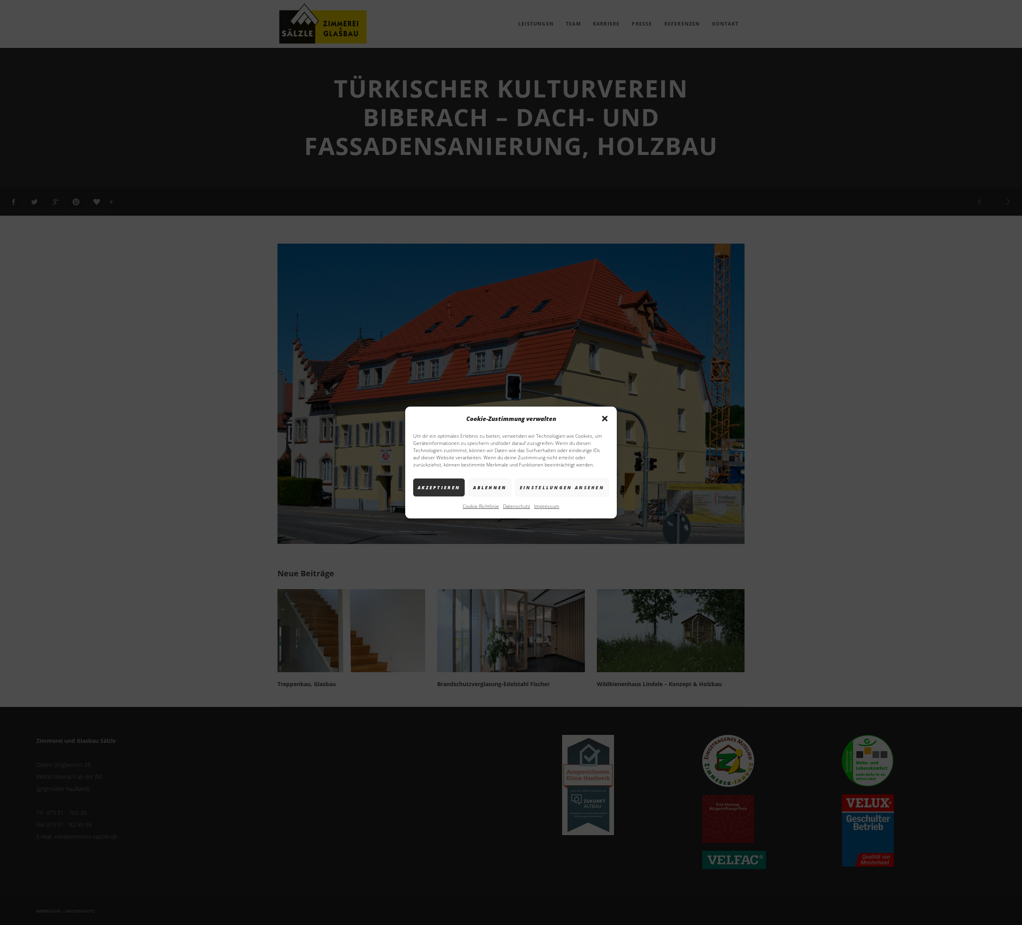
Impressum (546, 506)
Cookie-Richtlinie (481, 506)
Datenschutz (516, 506)
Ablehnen (490, 487)
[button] (605, 419)
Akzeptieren (439, 487)
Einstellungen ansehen (562, 487)
